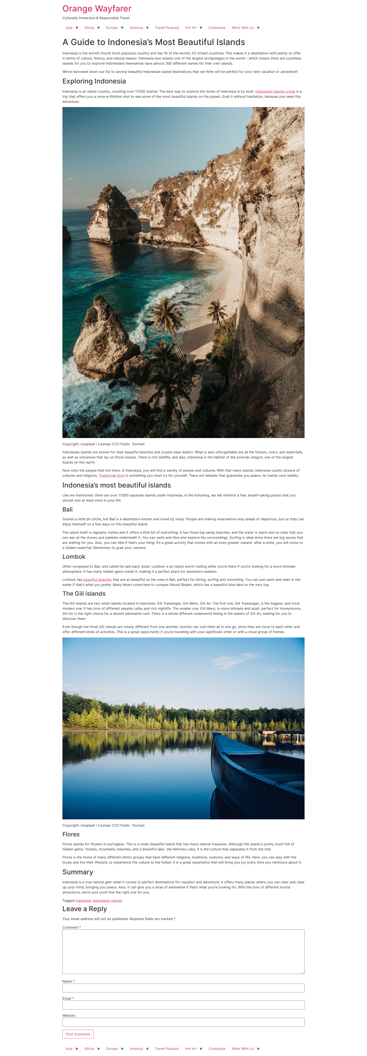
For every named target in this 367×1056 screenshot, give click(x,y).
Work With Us (243, 27)
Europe (112, 27)
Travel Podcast (167, 27)
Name (68, 981)
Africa (89, 27)
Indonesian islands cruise (275, 91)
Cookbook (217, 27)
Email (68, 998)
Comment (71, 927)
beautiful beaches (97, 579)
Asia (69, 27)
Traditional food (111, 475)
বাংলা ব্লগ (190, 27)
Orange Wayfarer (96, 8)
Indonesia (83, 900)
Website (68, 1015)
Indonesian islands (107, 900)
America (136, 27)
